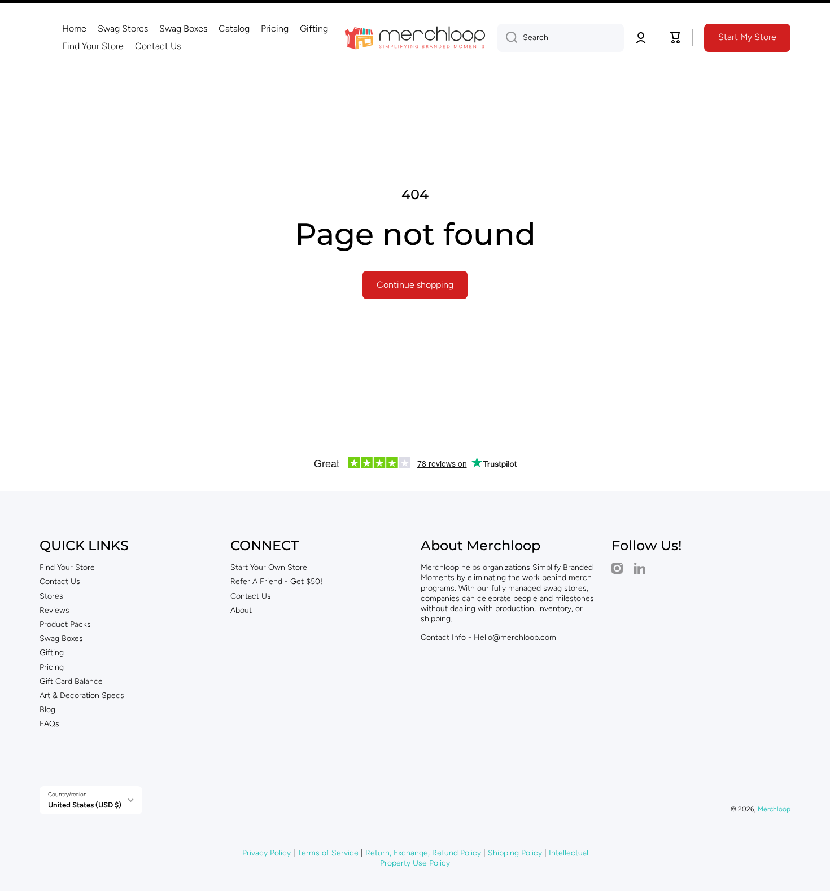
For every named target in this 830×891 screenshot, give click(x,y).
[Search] (507, 38)
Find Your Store (67, 567)
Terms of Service (328, 853)
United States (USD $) (84, 804)
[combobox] (560, 38)
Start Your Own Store (268, 567)
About (241, 610)
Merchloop (774, 809)
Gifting (52, 652)
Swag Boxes (61, 638)
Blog (47, 709)
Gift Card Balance (71, 681)
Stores (51, 596)
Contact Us (60, 581)
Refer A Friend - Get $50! (276, 581)
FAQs (49, 723)
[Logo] (415, 38)
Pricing (52, 667)
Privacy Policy (266, 853)
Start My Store (747, 37)
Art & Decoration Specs (82, 695)
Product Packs (65, 624)
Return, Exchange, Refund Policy (423, 853)
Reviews (54, 610)
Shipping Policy (515, 853)
